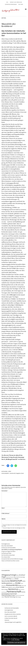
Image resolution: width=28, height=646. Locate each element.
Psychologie (13, 593)
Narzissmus (13, 589)
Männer (22, 587)
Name (3, 508)
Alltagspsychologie (9, 575)
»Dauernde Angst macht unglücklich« (13, 622)
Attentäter (8, 577)
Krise (19, 585)
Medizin (10, 587)
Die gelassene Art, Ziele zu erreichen (13, 614)
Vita (7, 2)
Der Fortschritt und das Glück (8, 555)
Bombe (12, 577)
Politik (23, 592)
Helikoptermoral (11, 459)
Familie (8, 579)
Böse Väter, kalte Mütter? (7, 545)
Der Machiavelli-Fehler (6, 553)
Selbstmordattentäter (20, 595)
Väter (16, 597)
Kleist (22, 583)
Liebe (3, 587)
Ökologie (19, 597)
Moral (22, 473)
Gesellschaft (12, 473)
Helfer (24, 581)
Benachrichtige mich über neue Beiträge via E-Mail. (14, 527)
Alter (18, 575)
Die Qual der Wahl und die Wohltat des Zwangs (12, 558)
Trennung (12, 597)
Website (3, 518)
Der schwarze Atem (6, 557)
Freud (16, 579)
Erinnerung (21, 577)
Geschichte (6, 581)
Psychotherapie (6, 595)
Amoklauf (22, 575)
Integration (18, 473)
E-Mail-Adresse (6, 513)
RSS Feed (21, 4)
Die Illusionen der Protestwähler (9, 547)
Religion (13, 595)
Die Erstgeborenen (6, 544)
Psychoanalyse (6, 593)
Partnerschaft (14, 591)
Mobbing (14, 587)
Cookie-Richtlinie (15, 639)
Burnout (16, 577)
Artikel (4, 18)
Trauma (6, 597)
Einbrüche (7, 620)
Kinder (18, 583)
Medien (6, 587)
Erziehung (4, 578)
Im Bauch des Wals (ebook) (11, 618)
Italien (14, 583)
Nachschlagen (5, 589)
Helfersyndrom (7, 583)
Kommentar (5, 490)
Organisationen (21, 589)
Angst (4, 577)
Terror (3, 597)
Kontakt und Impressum (16, 2)
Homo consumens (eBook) (11, 616)
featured (12, 578)
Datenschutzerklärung (11, 4)
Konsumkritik (12, 585)
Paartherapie (4, 592)
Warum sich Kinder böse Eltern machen (10, 560)
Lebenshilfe (24, 585)
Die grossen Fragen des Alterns (8, 551)
